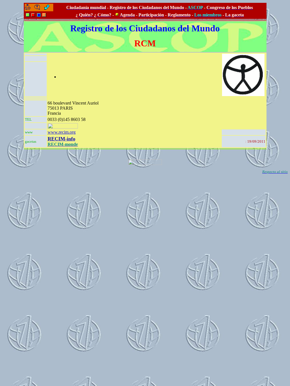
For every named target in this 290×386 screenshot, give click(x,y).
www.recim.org (62, 132)
